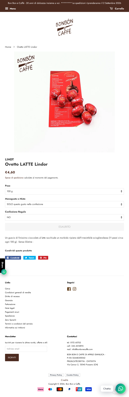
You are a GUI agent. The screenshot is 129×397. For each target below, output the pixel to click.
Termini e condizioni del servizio (19, 323)
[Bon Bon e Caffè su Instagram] (74, 289)
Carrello (119, 8)
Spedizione (10, 315)
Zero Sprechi (10, 319)
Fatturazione (10, 304)
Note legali (10, 308)
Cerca (7, 288)
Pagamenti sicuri (12, 311)
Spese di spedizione (14, 177)
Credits (64, 380)
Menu (12, 8)
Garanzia (9, 300)
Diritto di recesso (12, 296)
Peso (7, 185)
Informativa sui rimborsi (15, 327)
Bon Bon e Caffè (73, 383)
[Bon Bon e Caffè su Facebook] (69, 289)
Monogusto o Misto (15, 198)
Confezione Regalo (15, 211)
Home (8, 47)
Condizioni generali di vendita (18, 292)
